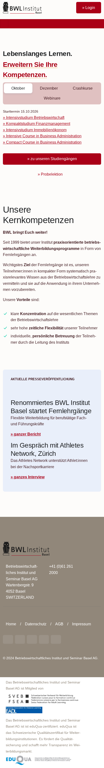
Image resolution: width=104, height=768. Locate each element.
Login (90, 8)
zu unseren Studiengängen (53, 159)
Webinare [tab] (52, 98)
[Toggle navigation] (4, 23)
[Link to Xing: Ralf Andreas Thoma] (20, 639)
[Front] (22, 7)
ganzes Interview (29, 477)
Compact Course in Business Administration (44, 142)
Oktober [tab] (18, 88)
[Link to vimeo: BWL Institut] (44, 639)
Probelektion (52, 174)
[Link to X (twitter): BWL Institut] (56, 639)
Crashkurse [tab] (83, 88)
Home (11, 624)
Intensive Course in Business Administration (44, 136)
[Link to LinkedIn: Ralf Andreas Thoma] (8, 639)
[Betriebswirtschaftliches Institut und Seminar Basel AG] (26, 548)
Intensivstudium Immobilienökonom (36, 130)
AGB (59, 624)
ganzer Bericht (27, 434)
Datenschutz (35, 624)
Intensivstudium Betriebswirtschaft (35, 118)
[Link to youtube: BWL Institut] (32, 639)
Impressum (81, 624)
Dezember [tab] (49, 88)
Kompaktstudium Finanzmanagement (38, 124)
